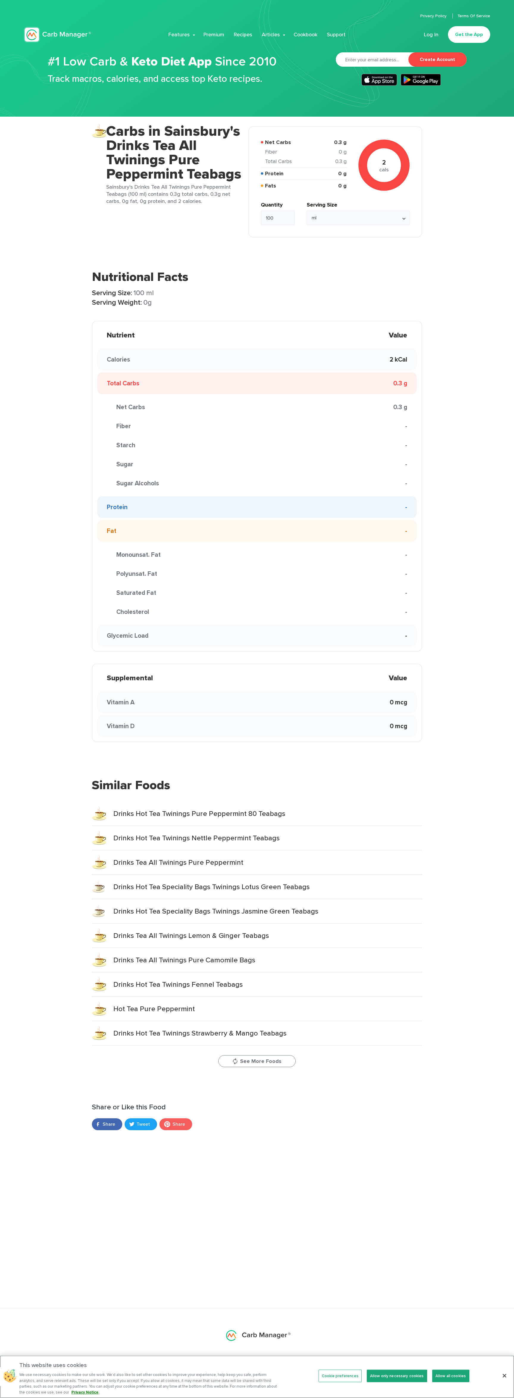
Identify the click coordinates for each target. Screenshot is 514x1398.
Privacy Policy (434, 16)
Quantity (272, 204)
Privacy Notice (84, 1392)
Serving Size (322, 204)
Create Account (437, 59)
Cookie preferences (340, 1376)
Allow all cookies (450, 1376)
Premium (213, 34)
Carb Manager (57, 35)
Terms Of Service (473, 16)
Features (179, 34)
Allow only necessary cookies (397, 1376)
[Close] (504, 1375)
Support (336, 34)
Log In (431, 34)
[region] (257, 1376)
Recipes (243, 34)
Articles (271, 34)
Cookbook (305, 34)
